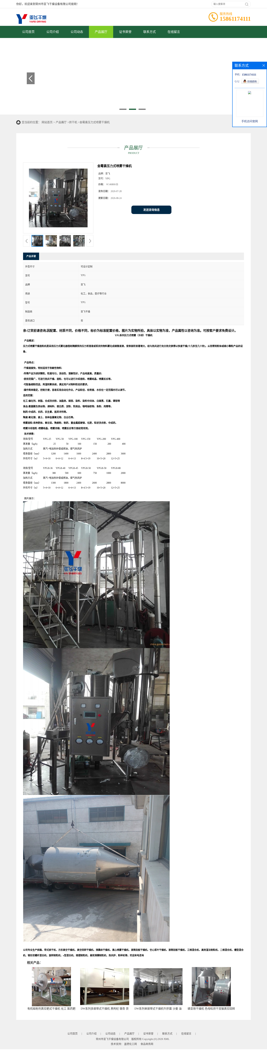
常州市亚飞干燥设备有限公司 (112, 1039)
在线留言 (174, 31)
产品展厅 (101, 31)
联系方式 (149, 31)
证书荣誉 (125, 31)
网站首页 (47, 122)
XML (166, 1039)
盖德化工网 (130, 1043)
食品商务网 (147, 1043)
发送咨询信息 (151, 209)
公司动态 (77, 31)
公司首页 (28, 31)
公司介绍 (52, 31)
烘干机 (73, 122)
